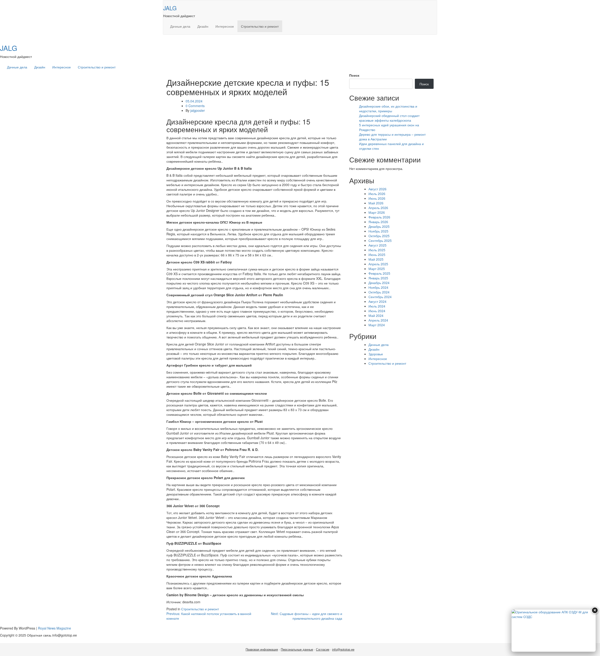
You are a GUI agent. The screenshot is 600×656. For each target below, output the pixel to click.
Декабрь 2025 (379, 226)
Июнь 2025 (376, 254)
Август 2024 (377, 301)
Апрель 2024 (378, 320)
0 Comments (195, 105)
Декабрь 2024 (379, 282)
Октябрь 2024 (379, 292)
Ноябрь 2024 (378, 287)
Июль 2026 (376, 193)
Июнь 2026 (376, 198)
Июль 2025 (376, 249)
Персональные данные (297, 649)
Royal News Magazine (54, 628)
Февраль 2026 (379, 217)
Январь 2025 (378, 278)
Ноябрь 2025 (378, 231)
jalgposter (197, 110)
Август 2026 (377, 189)
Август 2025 (377, 245)
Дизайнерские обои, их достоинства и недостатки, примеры (388, 108)
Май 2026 (375, 203)
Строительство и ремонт (260, 26)
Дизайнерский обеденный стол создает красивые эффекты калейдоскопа (389, 118)
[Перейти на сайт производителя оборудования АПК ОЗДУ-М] (554, 631)
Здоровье (375, 354)
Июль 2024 (376, 306)
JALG (170, 8)
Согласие (322, 649)
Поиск (354, 75)
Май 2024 (375, 315)
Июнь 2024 (376, 310)
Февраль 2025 (379, 273)
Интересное (224, 26)
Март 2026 (376, 212)
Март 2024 (376, 324)
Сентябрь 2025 (380, 240)
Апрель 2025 (378, 264)
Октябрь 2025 (379, 235)
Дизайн (202, 26)
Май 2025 (375, 259)
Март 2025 (376, 268)
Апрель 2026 (378, 207)
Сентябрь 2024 (380, 296)
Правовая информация (262, 649)
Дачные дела (180, 26)
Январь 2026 (378, 221)
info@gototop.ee (343, 649)
